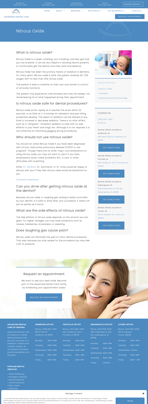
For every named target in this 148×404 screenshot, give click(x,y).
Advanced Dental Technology (113, 98)
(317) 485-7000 (48, 5)
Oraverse (103, 93)
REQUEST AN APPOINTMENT (44, 297)
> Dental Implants (15, 380)
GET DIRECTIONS (111, 148)
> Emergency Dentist (17, 377)
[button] (143, 384)
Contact (36, 399)
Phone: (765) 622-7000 (46, 329)
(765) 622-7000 (20, 5)
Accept (130, 392)
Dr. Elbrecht (29, 167)
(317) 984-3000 (104, 5)
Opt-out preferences (11, 399)
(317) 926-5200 (76, 5)
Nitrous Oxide (105, 89)
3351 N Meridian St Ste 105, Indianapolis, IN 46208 (101, 335)
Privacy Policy (26, 399)
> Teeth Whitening (15, 374)
